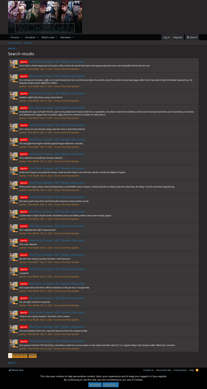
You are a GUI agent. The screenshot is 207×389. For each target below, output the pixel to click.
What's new (48, 37)
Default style (17, 370)
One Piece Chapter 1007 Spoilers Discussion (52, 61)
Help (191, 370)
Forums (15, 37)
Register (28, 42)
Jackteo (22, 69)
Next (32, 355)
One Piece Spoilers (70, 69)
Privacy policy (180, 370)
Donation (30, 37)
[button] (21, 37)
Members (65, 37)
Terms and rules (163, 370)
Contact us (148, 370)
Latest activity (15, 42)
